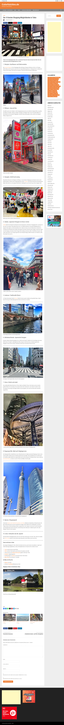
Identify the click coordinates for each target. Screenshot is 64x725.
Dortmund (52, 80)
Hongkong (53, 83)
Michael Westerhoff (9, 19)
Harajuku (26, 181)
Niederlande (50, 168)
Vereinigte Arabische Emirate (53, 207)
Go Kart (13, 555)
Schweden (49, 185)
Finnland (49, 131)
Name (4, 659)
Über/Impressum (36, 10)
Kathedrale (54, 84)
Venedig (53, 96)
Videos (19, 10)
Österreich (49, 172)
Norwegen (49, 89)
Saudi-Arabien (50, 183)
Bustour (6, 562)
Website (4, 668)
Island (56, 83)
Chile (48, 118)
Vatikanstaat (50, 205)
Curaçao (49, 122)
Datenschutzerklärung (26, 10)
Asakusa (16, 298)
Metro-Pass (7, 557)
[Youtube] (57, 0)
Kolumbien (50, 155)
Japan (4, 15)
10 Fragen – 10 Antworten (7, 10)
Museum (59, 86)
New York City (57, 87)
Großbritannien (50, 137)
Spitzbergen (50, 194)
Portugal (53, 89)
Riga (48, 90)
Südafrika (49, 196)
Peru (48, 176)
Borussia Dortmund (57, 77)
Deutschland (50, 126)
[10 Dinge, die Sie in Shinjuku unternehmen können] (9, 617)
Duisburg (56, 80)
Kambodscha (50, 84)
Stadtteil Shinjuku (8, 67)
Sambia (49, 181)
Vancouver (49, 96)
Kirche (57, 84)
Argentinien (50, 107)
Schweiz (49, 187)
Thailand (49, 202)
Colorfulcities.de (10, 4)
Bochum (52, 77)
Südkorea (49, 198)
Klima (15, 10)
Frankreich (49, 133)
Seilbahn (56, 92)
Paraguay (49, 174)
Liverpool (53, 86)
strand (56, 93)
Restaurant (56, 89)
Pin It (15, 22)
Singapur (49, 93)
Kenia (49, 153)
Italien (49, 144)
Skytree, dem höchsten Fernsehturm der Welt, (15, 523)
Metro (56, 86)
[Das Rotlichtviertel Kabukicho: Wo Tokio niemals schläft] (36, 617)
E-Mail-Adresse (6, 664)
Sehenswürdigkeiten (51, 92)
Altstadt (49, 77)
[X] (59, 0)
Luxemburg (50, 161)
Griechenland (50, 135)
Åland (49, 105)
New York (53, 87)
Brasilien (49, 116)
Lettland (49, 157)
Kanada (49, 150)
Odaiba (4, 224)
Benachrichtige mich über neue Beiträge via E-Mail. (12, 678)
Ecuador (49, 127)
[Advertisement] (54, 37)
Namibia (49, 166)
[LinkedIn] (61, 0)
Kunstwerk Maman (6, 458)
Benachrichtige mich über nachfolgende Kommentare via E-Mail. (15, 674)
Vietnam (49, 209)
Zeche (56, 96)
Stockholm (53, 93)
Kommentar (5, 644)
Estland (49, 129)
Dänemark (49, 124)
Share (6, 22)
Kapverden (50, 152)
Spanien (49, 192)
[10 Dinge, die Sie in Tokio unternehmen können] (23, 617)
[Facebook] (56, 0)
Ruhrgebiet (51, 90)
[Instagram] (60, 0)
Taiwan (49, 200)
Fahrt (6, 551)
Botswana (49, 114)
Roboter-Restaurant (16, 552)
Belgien (49, 111)
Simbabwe (49, 189)
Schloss (55, 90)
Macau (49, 163)
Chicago (49, 80)
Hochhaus (49, 83)
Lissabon (49, 86)
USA (48, 203)
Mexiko (49, 165)
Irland (49, 140)
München (49, 87)
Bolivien (49, 113)
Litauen (49, 159)
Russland (49, 179)
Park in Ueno (7, 538)
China (49, 120)
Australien (49, 109)
